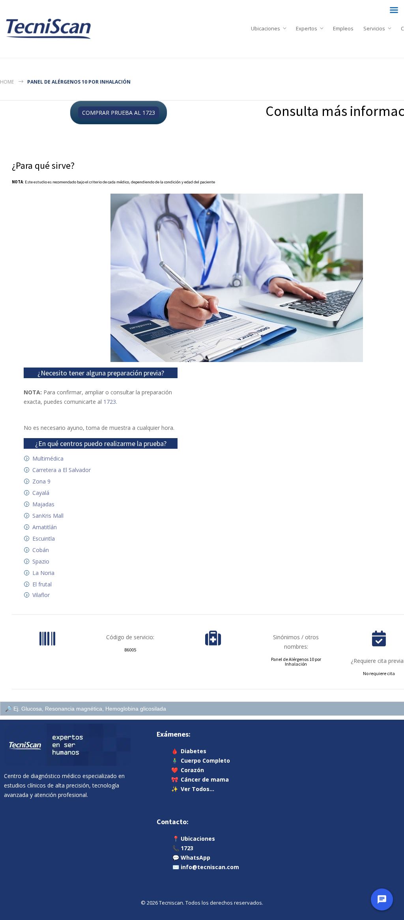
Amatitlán (44, 527)
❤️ (187, 770)
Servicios (374, 27)
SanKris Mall (48, 515)
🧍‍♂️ (200, 760)
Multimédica (48, 458)
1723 (109, 401)
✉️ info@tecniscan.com (205, 867)
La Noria (43, 573)
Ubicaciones (265, 27)
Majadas (43, 504)
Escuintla (43, 538)
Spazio (40, 561)
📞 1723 (182, 848)
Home (7, 81)
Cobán (40, 550)
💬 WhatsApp (191, 857)
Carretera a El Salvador (61, 470)
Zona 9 (41, 481)
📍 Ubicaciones (193, 838)
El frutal (42, 584)
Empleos (343, 27)
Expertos (306, 27)
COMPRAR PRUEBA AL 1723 (118, 112)
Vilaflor (41, 595)
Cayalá (40, 492)
